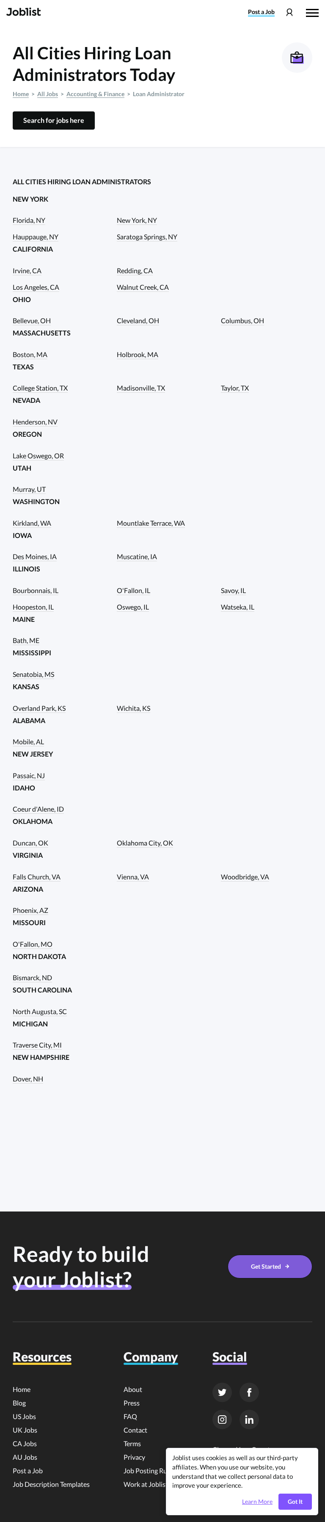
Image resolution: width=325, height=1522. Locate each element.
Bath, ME (26, 640)
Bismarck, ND (32, 977)
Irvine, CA (27, 270)
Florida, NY (29, 220)
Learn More (257, 1501)
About (133, 1389)
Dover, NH (28, 1079)
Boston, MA (30, 354)
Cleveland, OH (138, 320)
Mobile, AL (28, 741)
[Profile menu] (289, 12)
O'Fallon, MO (32, 944)
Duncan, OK (30, 843)
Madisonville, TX (141, 388)
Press (132, 1403)
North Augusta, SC (40, 1011)
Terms (132, 1443)
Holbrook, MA (137, 354)
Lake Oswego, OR (38, 456)
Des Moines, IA (35, 556)
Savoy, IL (233, 590)
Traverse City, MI (37, 1045)
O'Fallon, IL (133, 590)
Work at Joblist (146, 1484)
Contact (135, 1430)
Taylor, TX (235, 388)
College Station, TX (40, 388)
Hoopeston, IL (33, 607)
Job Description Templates (51, 1484)
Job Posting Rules (149, 1471)
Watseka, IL (237, 607)
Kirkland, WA (32, 523)
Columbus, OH (242, 320)
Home (21, 93)
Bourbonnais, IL (35, 590)
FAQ (130, 1416)
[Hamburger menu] (312, 12)
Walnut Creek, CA (143, 287)
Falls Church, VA (37, 877)
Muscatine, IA (137, 556)
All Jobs (47, 93)
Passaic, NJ (29, 775)
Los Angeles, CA (36, 287)
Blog (19, 1403)
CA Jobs (25, 1443)
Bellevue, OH (32, 320)
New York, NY (137, 220)
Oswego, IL (133, 607)
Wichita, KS (133, 708)
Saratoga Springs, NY (147, 237)
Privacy (134, 1457)
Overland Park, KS (39, 708)
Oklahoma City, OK (145, 843)
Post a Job (28, 1471)
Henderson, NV (35, 422)
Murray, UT (29, 489)
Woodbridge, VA (245, 877)
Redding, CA (135, 270)
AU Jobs (25, 1457)
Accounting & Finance (95, 93)
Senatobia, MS (33, 674)
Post (261, 11)
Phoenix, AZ (30, 910)
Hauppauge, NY (35, 237)
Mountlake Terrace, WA (151, 523)
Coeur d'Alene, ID (38, 809)
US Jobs (24, 1416)
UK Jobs (25, 1430)
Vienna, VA (133, 877)
